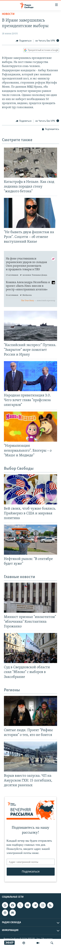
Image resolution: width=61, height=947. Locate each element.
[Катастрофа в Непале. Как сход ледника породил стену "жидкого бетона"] (30, 163)
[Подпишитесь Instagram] (43, 905)
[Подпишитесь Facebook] (12, 905)
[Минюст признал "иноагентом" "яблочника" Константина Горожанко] (30, 598)
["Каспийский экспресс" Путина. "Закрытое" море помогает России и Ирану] (30, 326)
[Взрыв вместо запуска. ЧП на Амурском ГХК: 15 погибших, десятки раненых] (30, 756)
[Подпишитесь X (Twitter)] (20, 905)
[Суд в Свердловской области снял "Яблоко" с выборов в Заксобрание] (30, 648)
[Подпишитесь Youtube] (28, 905)
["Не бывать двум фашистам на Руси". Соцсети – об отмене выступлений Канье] (30, 213)
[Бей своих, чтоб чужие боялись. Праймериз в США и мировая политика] (30, 489)
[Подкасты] (5, 913)
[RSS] (50, 905)
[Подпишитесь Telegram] (35, 905)
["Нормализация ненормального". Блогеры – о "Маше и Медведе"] (30, 427)
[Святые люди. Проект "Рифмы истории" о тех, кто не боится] (30, 711)
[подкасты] (24, 943)
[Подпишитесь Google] (5, 905)
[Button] (23, 41)
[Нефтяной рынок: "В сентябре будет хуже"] (30, 540)
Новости (8, 14)
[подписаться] (12, 913)
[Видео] (38, 943)
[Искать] (52, 943)
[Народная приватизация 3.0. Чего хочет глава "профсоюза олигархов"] (30, 376)
